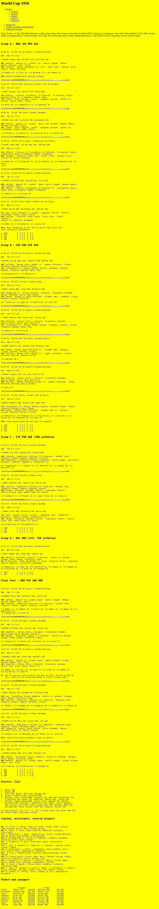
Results (9, 9)
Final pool (15, 20)
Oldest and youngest (14, 29)
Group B (14, 14)
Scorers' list (10, 25)
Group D (14, 18)
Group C (14, 16)
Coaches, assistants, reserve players (20, 27)
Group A (14, 11)
